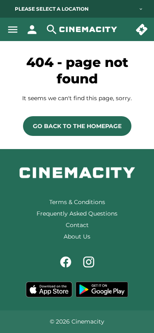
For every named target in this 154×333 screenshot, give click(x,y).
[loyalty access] (32, 29)
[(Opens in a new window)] (49, 289)
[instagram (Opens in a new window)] (88, 262)
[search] (51, 29)
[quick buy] (141, 29)
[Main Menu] (13, 29)
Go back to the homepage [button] (77, 126)
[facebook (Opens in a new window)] (65, 262)
